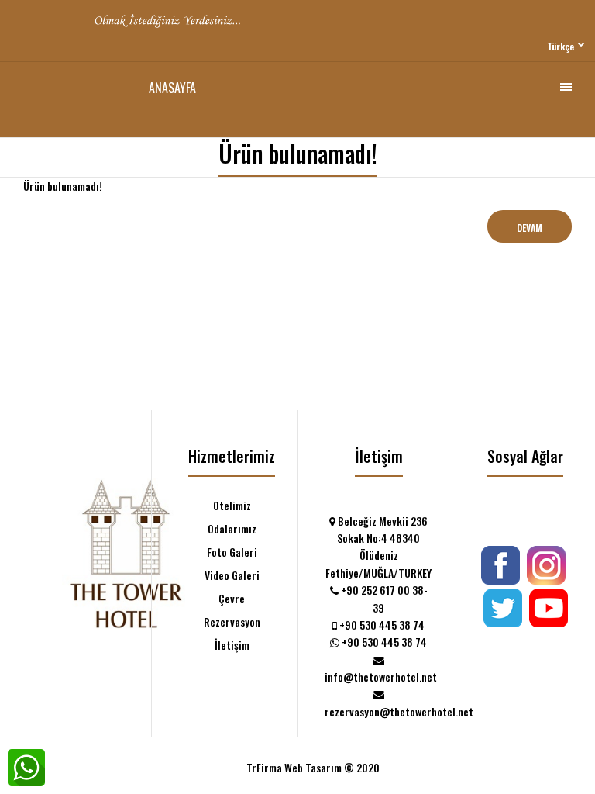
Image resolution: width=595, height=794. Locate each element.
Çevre (231, 598)
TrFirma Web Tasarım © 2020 (313, 767)
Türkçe (560, 46)
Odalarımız (232, 528)
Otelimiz (232, 505)
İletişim (232, 645)
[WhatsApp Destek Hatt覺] (26, 767)
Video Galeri (232, 575)
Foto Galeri (232, 552)
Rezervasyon (232, 621)
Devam (529, 227)
